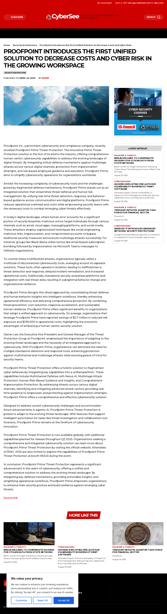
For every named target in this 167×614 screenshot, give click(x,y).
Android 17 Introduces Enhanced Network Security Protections (135, 229)
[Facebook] (4, 2)
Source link (11, 497)
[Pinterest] (145, 78)
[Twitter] (18, 2)
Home (7, 45)
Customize (21, 600)
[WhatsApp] (152, 78)
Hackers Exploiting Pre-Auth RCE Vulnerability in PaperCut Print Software (135, 186)
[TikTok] (13, 2)
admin (45, 78)
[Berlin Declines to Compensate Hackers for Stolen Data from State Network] (29, 533)
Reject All (43, 600)
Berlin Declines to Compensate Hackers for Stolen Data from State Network (134, 160)
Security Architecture (25, 45)
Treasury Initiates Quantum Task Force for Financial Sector (135, 211)
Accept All (63, 600)
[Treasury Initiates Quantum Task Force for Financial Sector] (137, 533)
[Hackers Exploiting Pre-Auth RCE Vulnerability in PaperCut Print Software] (83, 533)
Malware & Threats (125, 155)
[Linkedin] (160, 78)
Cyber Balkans (122, 181)
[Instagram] (9, 2)
